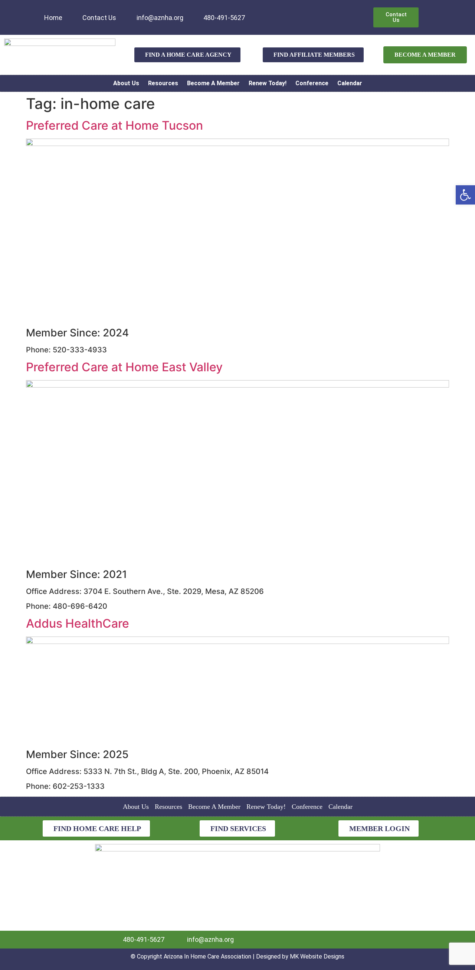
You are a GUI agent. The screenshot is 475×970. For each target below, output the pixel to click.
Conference (311, 83)
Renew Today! (267, 83)
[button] (465, 195)
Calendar (349, 83)
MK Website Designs (317, 956)
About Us (126, 83)
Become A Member (213, 83)
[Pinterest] (298, 12)
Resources (163, 83)
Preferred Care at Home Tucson (114, 125)
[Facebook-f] (273, 12)
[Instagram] (286, 12)
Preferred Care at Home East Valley (124, 367)
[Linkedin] (261, 12)
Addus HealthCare (77, 623)
